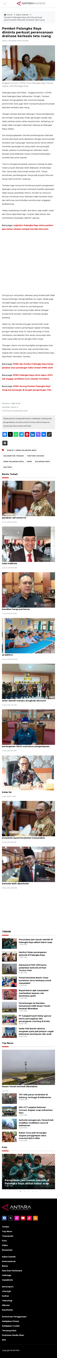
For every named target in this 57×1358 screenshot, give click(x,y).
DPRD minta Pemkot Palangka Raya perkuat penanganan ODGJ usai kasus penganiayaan (26, 745)
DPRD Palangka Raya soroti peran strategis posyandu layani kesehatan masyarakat (25, 836)
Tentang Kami (9, 1330)
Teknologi (7, 1300)
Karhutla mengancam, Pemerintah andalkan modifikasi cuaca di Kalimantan (36, 1123)
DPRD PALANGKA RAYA (13, 461)
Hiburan (6, 1305)
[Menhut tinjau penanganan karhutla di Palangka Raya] (9, 956)
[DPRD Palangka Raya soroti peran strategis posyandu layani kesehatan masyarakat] (28, 818)
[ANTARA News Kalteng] (31, 3)
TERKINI (6, 931)
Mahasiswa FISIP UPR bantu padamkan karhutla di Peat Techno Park (33, 968)
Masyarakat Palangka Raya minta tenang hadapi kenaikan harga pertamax (28, 607)
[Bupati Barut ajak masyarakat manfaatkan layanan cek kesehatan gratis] (9, 994)
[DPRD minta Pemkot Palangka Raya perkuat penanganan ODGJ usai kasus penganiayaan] (28, 727)
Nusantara (7, 1250)
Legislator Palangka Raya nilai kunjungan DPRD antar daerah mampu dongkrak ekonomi (27, 699)
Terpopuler (7, 1236)
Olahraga (6, 1275)
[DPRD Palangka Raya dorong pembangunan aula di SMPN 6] (28, 635)
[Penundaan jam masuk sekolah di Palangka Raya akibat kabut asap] (9, 943)
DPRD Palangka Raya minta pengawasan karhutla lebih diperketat (24, 882)
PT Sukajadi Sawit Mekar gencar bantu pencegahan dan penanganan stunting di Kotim (35, 1019)
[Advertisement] (28, 262)
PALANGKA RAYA (42, 461)
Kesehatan (7, 1310)
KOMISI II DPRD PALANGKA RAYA (21, 450)
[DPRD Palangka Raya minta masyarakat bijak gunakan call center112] (28, 498)
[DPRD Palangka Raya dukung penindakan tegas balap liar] (28, 772)
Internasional (8, 1261)
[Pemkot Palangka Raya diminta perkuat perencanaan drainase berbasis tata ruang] (28, 1067)
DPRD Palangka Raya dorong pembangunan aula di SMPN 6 (28, 653)
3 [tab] (28, 1191)
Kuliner (5, 1296)
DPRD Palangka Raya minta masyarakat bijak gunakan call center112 (26, 516)
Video (5, 1245)
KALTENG (7, 467)
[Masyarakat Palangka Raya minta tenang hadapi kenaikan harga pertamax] (28, 590)
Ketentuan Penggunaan (14, 1316)
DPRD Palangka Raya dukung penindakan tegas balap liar (27, 790)
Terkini (5, 1227)
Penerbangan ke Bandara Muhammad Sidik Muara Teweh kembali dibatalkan (34, 1006)
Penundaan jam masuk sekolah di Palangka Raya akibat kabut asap (27, 1182)
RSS (4, 1340)
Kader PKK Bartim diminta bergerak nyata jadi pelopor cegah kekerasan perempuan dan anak (36, 1031)
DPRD (29, 461)
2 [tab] (24, 1191)
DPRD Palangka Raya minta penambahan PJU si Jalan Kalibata (27, 562)
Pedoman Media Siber (13, 1335)
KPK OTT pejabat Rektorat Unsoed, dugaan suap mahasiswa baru (35, 1110)
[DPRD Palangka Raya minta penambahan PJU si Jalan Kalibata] (28, 544)
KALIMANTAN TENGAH (13, 456)
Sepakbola (7, 1280)
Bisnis (5, 1266)
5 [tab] (36, 1191)
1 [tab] (20, 1191)
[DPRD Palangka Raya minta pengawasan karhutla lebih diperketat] (28, 864)
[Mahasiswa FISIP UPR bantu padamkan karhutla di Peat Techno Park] (9, 969)
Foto (4, 1147)
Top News (7, 1043)
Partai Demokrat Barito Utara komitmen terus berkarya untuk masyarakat (35, 980)
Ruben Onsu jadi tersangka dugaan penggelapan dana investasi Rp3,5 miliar (32, 1136)
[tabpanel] (28, 1171)
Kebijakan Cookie (11, 1326)
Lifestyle (6, 1291)
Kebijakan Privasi (10, 1321)
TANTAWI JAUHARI (35, 456)
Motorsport (8, 1286)
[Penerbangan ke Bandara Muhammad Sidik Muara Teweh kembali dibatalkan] (9, 1007)
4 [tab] (32, 1191)
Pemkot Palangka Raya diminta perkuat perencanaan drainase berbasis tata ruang (24, 18)
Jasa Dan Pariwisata (12, 1270)
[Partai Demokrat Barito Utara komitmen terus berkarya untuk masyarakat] (9, 981)
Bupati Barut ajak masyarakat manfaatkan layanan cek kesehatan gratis (34, 993)
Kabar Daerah (22, 15)
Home (9, 15)
